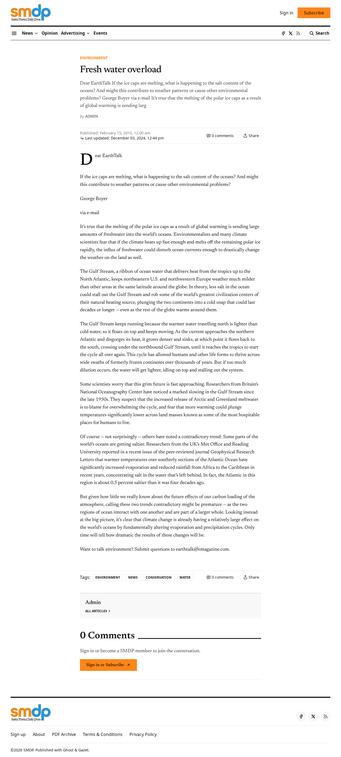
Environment (94, 57)
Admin (91, 116)
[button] (73, 33)
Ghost (68, 749)
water (185, 577)
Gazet (83, 749)
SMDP (28, 749)
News (133, 577)
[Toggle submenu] (36, 33)
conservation (159, 577)
